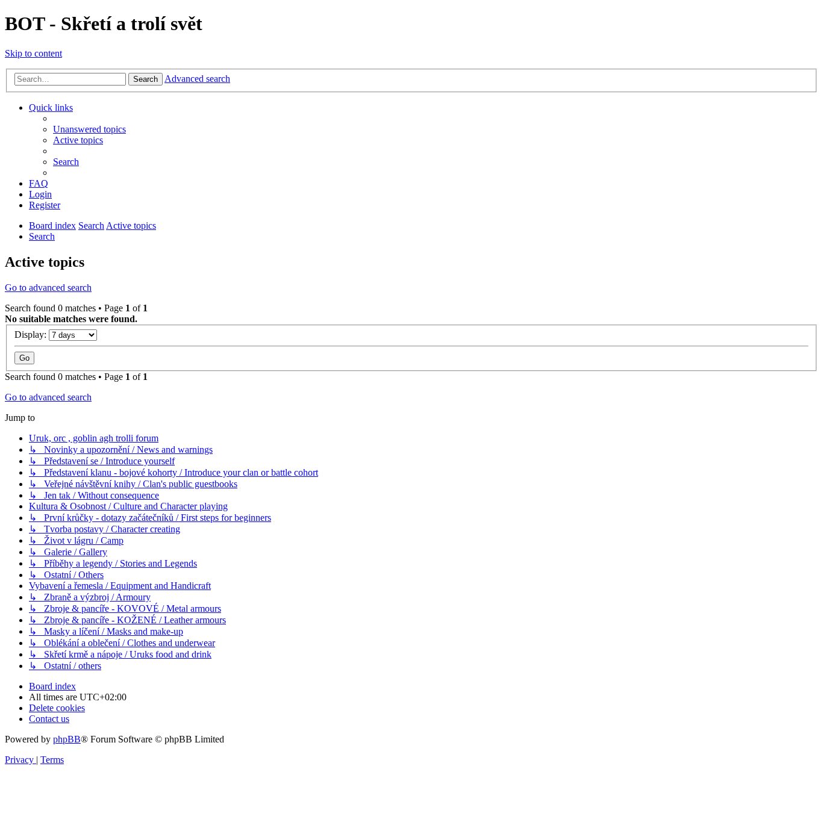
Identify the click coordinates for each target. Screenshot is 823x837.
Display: (31, 334)
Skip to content (33, 53)
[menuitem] (89, 129)
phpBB (67, 739)
